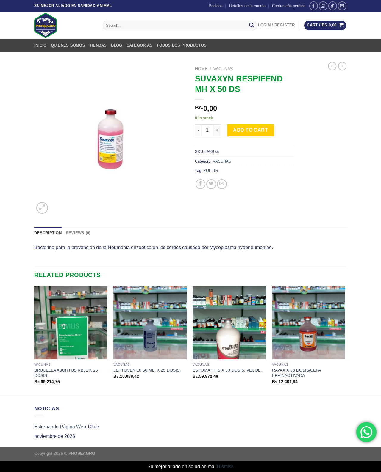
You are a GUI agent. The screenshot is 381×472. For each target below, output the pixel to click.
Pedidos (216, 6)
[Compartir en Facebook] (200, 184)
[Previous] (34, 340)
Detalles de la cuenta (247, 6)
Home (201, 69)
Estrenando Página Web (60, 426)
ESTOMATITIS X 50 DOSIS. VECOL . (228, 370)
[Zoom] (42, 208)
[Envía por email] (222, 184)
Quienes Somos (68, 45)
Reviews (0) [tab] (78, 233)
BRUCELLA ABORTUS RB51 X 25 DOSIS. (66, 373)
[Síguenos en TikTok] (332, 5)
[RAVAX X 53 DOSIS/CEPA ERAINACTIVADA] (309, 322)
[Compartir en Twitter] (211, 184)
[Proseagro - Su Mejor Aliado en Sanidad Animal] (64, 25)
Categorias (140, 45)
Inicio (40, 45)
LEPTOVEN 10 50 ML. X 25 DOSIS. (147, 370)
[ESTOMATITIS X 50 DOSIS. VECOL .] (229, 322)
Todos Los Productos (182, 45)
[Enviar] (251, 26)
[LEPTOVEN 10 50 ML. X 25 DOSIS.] (150, 322)
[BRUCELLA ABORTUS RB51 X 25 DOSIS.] (71, 322)
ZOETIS (211, 170)
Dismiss (225, 466)
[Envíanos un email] (342, 5)
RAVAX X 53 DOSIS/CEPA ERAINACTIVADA (296, 373)
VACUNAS (223, 69)
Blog (116, 45)
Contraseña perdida (288, 6)
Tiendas (98, 45)
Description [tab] (48, 233)
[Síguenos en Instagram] (323, 5)
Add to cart (250, 130)
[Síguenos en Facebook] (313, 5)
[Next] (345, 340)
